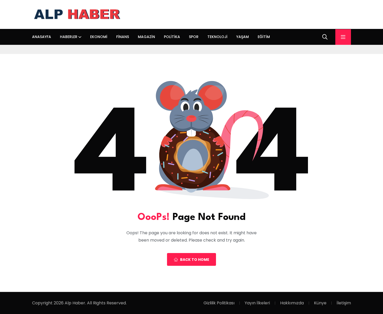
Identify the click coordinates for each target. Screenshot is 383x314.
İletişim (344, 303)
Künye (320, 303)
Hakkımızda (292, 303)
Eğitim (264, 36)
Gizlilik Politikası (218, 303)
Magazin (146, 36)
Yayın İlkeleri (257, 303)
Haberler (68, 36)
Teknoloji (217, 36)
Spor (194, 36)
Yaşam (242, 36)
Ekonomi (98, 36)
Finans (122, 36)
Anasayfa (41, 36)
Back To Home (194, 259)
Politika (172, 36)
